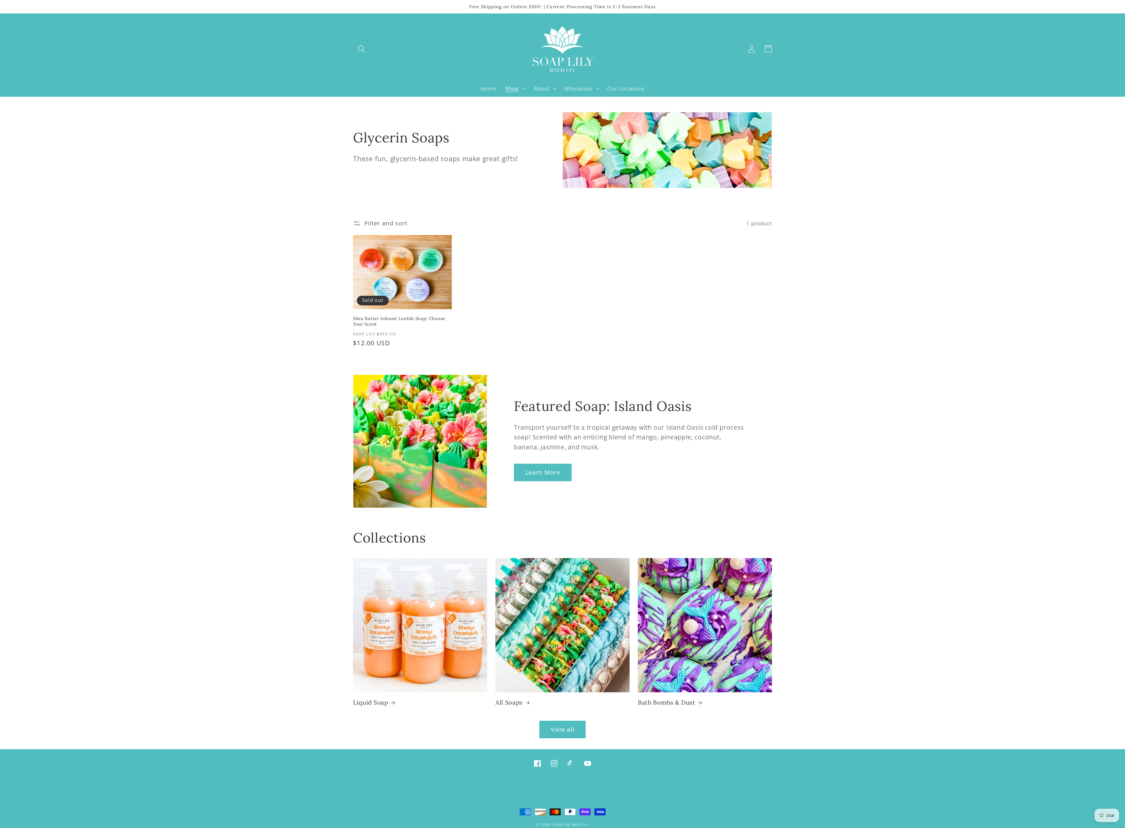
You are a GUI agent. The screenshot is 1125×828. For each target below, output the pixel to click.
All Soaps (509, 702)
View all (562, 729)
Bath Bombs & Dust (666, 702)
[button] (361, 48)
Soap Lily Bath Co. (570, 824)
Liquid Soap (370, 702)
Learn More (542, 472)
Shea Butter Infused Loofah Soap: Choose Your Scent (399, 321)
